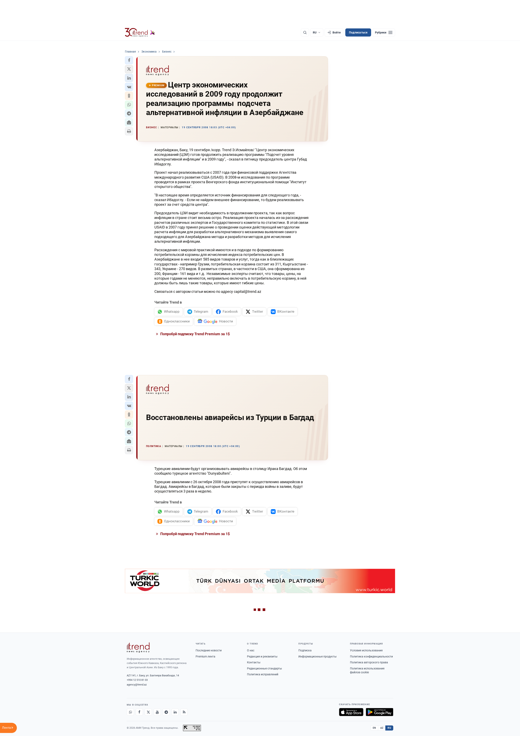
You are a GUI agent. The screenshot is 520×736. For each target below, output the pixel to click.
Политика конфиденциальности (371, 656)
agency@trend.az (137, 684)
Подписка (305, 650)
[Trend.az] (140, 32)
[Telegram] (166, 712)
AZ (382, 727)
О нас (250, 650)
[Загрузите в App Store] (351, 712)
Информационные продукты (317, 656)
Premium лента (205, 656)
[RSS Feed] (184, 712)
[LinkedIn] (175, 712)
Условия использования (366, 650)
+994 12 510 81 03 (137, 679)
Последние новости (209, 650)
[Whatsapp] (130, 712)
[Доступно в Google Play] (379, 712)
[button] (129, 60)
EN (374, 727)
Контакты (253, 662)
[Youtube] (157, 712)
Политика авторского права (369, 662)
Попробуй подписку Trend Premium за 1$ (194, 334)
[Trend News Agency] (138, 647)
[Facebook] (139, 712)
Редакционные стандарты (264, 668)
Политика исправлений (262, 674)
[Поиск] (305, 32)
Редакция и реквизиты (262, 656)
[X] (148, 712)
